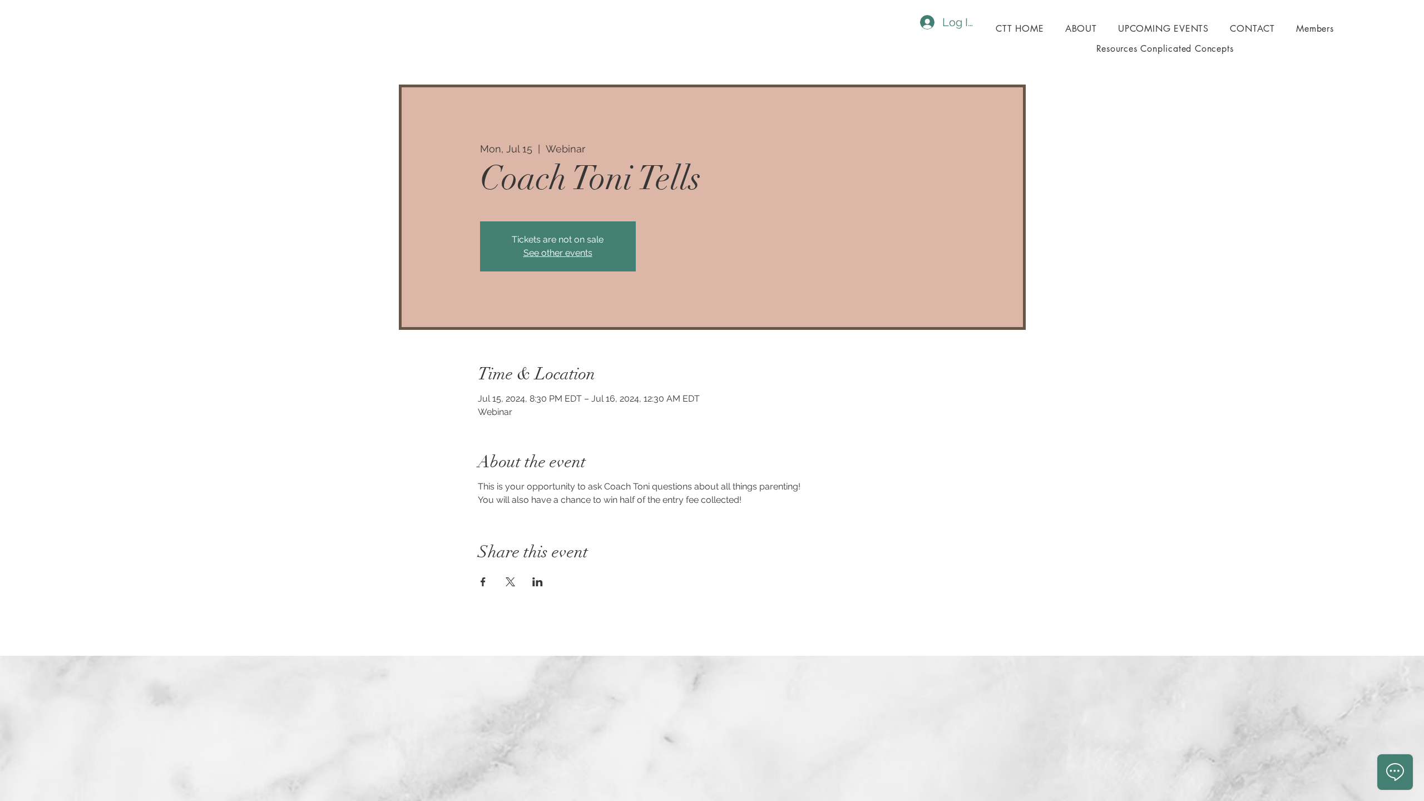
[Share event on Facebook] (483, 581)
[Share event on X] (510, 581)
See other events (557, 253)
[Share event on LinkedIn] (537, 581)
